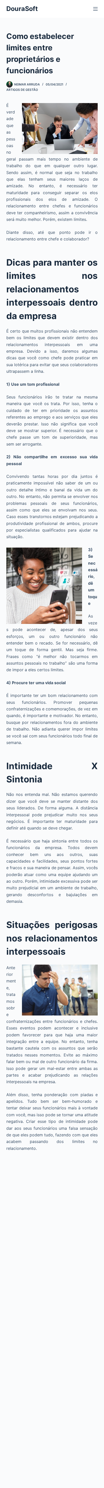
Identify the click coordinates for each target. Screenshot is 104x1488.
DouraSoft (22, 8)
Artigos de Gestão (22, 90)
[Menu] (95, 9)
